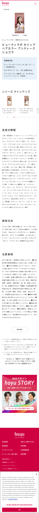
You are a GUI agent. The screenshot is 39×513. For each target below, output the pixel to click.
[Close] (36, 474)
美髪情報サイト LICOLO (8, 462)
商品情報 (6, 9)
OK (19, 510)
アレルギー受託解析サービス (9, 468)
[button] (7, 117)
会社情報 (5, 442)
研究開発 (23, 446)
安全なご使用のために (28, 442)
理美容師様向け (6, 459)
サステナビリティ (7, 450)
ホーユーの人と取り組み (10, 454)
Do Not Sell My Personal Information (19, 505)
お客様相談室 (25, 450)
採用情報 (23, 454)
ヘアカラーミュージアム (8, 465)
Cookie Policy (12, 499)
